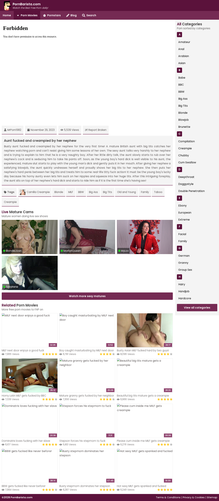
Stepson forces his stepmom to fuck (82, 441)
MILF (70, 192)
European (184, 213)
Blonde (58, 192)
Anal (181, 49)
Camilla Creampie (38, 192)
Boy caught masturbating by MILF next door (86, 350)
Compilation (186, 141)
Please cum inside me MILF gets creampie (143, 441)
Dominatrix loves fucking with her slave (26, 441)
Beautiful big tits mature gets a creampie (143, 395)
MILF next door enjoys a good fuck (23, 350)
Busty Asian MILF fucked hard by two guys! (143, 350)
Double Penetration (191, 191)
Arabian (183, 56)
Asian (181, 63)
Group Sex (185, 270)
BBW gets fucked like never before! (23, 486)
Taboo (158, 192)
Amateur (184, 42)
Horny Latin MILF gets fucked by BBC (24, 395)
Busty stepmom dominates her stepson (84, 486)
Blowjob (183, 120)
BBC (181, 85)
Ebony (182, 206)
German (184, 256)
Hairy (181, 284)
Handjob (183, 291)
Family (145, 192)
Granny (183, 263)
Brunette (184, 127)
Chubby (183, 155)
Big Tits (107, 192)
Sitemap (212, 497)
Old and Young (126, 192)
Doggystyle (186, 184)
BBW (81, 192)
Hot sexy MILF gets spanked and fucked (141, 486)
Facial (182, 234)
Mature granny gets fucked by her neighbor (86, 395)
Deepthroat (186, 177)
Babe (181, 78)
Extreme (184, 220)
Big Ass (93, 192)
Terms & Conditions (168, 497)
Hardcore (184, 298)
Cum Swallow (187, 162)
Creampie (10, 202)
